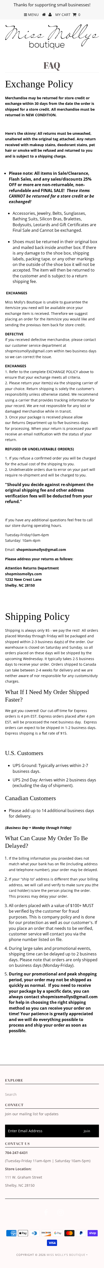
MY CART (67, 14)
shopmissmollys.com (23, 573)
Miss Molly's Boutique (66, 1255)
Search (11, 1094)
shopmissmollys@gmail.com (29, 351)
